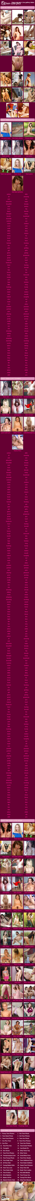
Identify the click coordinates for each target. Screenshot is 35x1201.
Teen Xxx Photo (24, 1138)
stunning (9, 340)
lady (26, 279)
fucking (26, 243)
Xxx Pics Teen (6, 1141)
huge (8, 275)
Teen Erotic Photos (26, 1145)
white (8, 372)
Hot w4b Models (25, 1172)
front (8, 240)
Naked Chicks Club (9, 1180)
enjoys (26, 233)
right (26, 323)
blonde (26, 211)
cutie (8, 228)
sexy (26, 326)
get (26, 245)
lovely (26, 287)
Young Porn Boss (25, 1177)
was (9, 367)
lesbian (26, 282)
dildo (8, 231)
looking (8, 287)
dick (26, 228)
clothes (26, 223)
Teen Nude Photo (7, 1136)
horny (9, 272)
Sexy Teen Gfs (24, 1167)
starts (26, 336)
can (26, 221)
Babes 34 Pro (7, 1177)
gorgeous (26, 255)
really (8, 321)
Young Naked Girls (9, 1165)
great (8, 257)
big (26, 209)
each (8, 233)
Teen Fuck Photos (8, 1138)
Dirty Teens (23, 1153)
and (9, 199)
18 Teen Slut (7, 1163)
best (8, 209)
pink (26, 311)
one (9, 304)
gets (8, 248)
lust (26, 289)
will (26, 372)
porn (8, 316)
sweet (26, 343)
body (26, 213)
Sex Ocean (6, 1150)
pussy (26, 318)
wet (26, 367)
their (8, 353)
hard (26, 260)
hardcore (9, 262)
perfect (9, 309)
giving (26, 253)
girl (9, 250)
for (26, 235)
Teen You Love (7, 1167)
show (26, 328)
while (26, 370)
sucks (9, 343)
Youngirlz (6, 1148)
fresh (8, 238)
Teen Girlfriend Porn (26, 1160)
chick (8, 223)
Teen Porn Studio (25, 1158)
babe (26, 201)
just (9, 279)
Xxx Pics (5, 1143)
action (9, 194)
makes (26, 292)
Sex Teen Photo (24, 1133)
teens (26, 348)
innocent (26, 275)
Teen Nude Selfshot (26, 1163)
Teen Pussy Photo (8, 1158)
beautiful (8, 204)
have (8, 265)
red (26, 321)
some (8, 336)
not (26, 299)
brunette (8, 218)
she (9, 328)
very (26, 365)
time (26, 360)
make (8, 292)
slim (26, 333)
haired (9, 260)
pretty (9, 318)
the (26, 350)
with (8, 375)
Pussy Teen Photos (8, 1133)
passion (26, 306)
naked (9, 297)
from (26, 238)
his (26, 270)
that (9, 350)
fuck (26, 240)
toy (26, 362)
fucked (9, 243)
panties (9, 306)
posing (26, 316)
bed (9, 206)
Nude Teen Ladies (25, 1170)
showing (8, 331)
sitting (9, 333)
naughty (26, 297)
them (26, 353)
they (8, 358)
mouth (26, 294)
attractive (9, 201)
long (26, 284)
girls (26, 250)
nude (8, 301)
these (26, 355)
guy (26, 257)
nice (8, 299)
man (8, 294)
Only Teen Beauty (25, 1180)
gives (8, 253)
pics (8, 311)
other (26, 304)
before (26, 206)
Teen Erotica (7, 1172)
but (26, 218)
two (9, 365)
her (9, 267)
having (26, 265)
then (8, 355)
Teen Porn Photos (25, 1141)
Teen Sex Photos (25, 1143)
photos (26, 309)
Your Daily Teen (8, 1160)
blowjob (8, 213)
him (9, 270)
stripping (9, 338)
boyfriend (26, 216)
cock (8, 226)
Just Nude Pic (24, 1148)
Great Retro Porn (25, 1155)
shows (26, 331)
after (26, 194)
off (26, 301)
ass (26, 199)
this (26, 358)
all (8, 196)
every (8, 235)
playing (9, 314)
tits (9, 362)
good (8, 255)
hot (26, 272)
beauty (26, 204)
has (26, 262)
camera (9, 221)
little (8, 284)
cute (26, 226)
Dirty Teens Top (25, 1150)
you (26, 375)
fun (9, 245)
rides (8, 323)
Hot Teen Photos (24, 1136)
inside (9, 277)
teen (8, 348)
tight (8, 360)
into (26, 277)
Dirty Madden (7, 1175)
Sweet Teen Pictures (26, 1165)
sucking (26, 340)
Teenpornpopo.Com (9, 1155)
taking (26, 345)
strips (26, 338)
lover (8, 289)
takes (8, 345)
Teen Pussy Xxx (25, 1175)
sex (9, 326)
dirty (26, 231)
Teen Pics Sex (7, 1145)
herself (26, 267)
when (8, 370)
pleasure (26, 314)
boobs (9, 216)
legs (8, 282)
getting (26, 248)
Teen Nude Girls (8, 1170)
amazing (26, 196)
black (8, 211)
